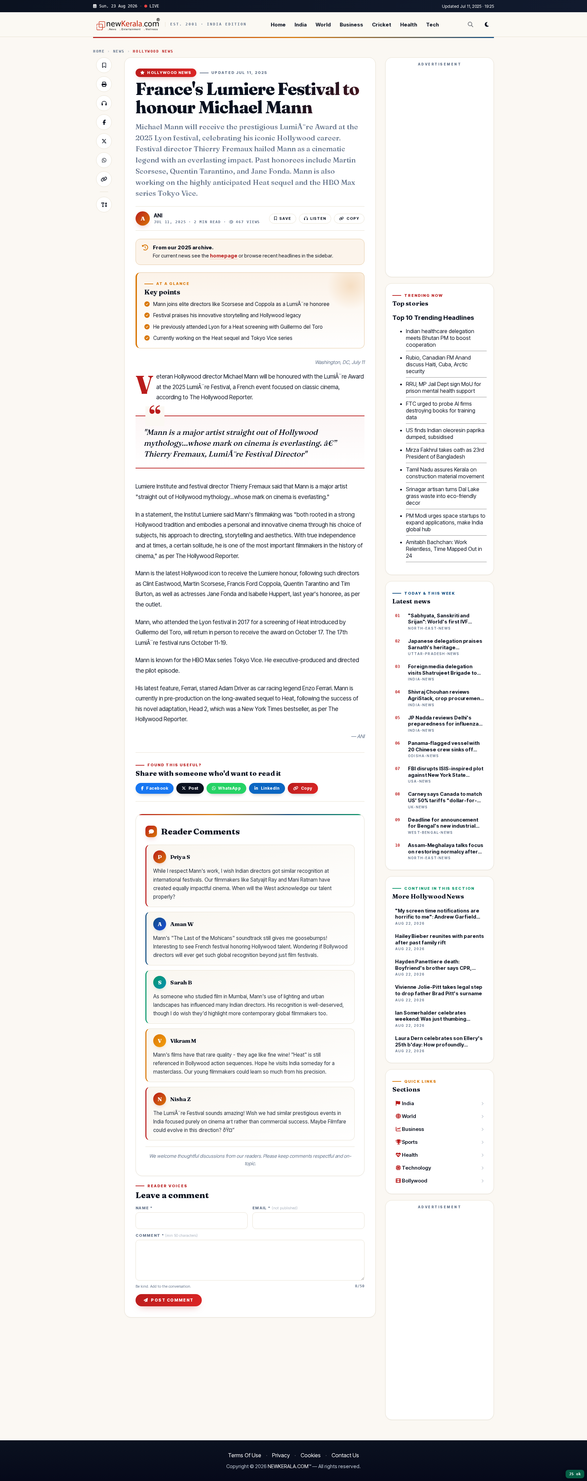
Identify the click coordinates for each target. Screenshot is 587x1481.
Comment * (167, 1235)
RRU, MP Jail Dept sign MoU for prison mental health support (443, 387)
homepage (223, 256)
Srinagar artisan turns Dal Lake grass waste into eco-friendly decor (442, 496)
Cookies (311, 1455)
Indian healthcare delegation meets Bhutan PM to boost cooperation (440, 338)
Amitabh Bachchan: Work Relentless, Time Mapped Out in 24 (444, 549)
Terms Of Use (244, 1455)
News (119, 51)
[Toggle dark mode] (487, 24)
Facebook (157, 788)
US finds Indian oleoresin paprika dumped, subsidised (445, 433)
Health (408, 24)
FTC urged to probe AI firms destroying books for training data (440, 410)
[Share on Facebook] (104, 122)
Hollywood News (153, 51)
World (323, 24)
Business (351, 24)
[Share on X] (104, 141)
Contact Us (345, 1455)
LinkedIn (270, 788)
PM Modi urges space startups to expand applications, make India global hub (445, 522)
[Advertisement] (439, 170)
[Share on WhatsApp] (104, 160)
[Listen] (104, 103)
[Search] (470, 24)
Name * (144, 1208)
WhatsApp (229, 788)
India (301, 24)
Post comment (172, 1300)
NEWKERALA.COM (288, 1466)
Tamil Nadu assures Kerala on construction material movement (445, 473)
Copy (307, 788)
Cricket (381, 24)
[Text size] (104, 204)
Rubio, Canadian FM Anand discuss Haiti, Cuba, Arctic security (438, 364)
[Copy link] (104, 179)
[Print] (104, 84)
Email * (275, 1208)
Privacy (281, 1455)
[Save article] (104, 65)
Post (193, 788)
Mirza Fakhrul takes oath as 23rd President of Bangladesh (445, 453)
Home (278, 24)
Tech (432, 24)
